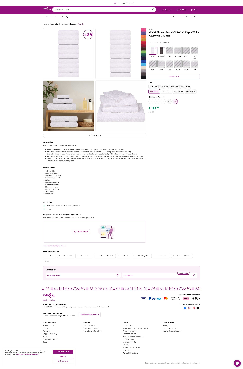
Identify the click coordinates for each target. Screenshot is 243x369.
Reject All (63, 356)
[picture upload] (106, 231)
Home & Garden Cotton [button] (84, 256)
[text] (154, 109)
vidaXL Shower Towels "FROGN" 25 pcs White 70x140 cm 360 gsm (174, 34)
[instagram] (189, 308)
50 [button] (169, 101)
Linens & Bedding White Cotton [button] (183, 256)
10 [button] (163, 101)
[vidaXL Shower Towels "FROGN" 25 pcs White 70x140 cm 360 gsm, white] (68, 53)
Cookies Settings (129, 339)
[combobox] (104, 9)
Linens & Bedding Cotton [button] (161, 256)
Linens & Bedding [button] (123, 256)
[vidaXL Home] (47, 8)
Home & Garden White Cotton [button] (105, 256)
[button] (153, 53)
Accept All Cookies (63, 352)
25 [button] (175, 101)
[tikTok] (198, 308)
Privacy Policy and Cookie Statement (27, 354)
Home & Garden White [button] (66, 256)
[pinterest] (194, 308)
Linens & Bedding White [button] (141, 256)
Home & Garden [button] (50, 256)
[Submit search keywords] (153, 9)
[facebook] (185, 308)
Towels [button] (47, 261)
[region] (39, 357)
